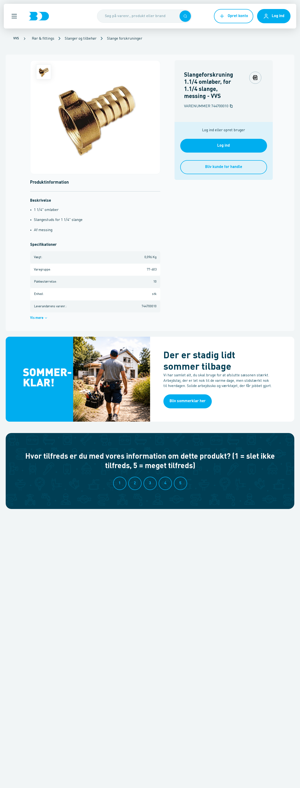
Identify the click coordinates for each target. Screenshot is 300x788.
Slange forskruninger (124, 39)
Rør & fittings (43, 39)
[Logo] (38, 16)
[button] (14, 16)
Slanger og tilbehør (81, 39)
